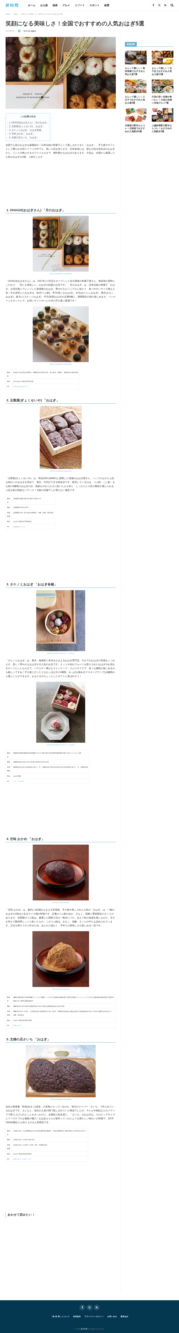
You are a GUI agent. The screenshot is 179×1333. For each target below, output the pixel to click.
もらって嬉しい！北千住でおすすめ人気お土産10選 (162, 71)
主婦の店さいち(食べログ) (22, 1159)
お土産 (44, 5)
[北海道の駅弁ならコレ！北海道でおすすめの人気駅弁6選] (136, 115)
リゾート (80, 5)
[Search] (171, 5)
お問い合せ (112, 1316)
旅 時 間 (84, 1329)
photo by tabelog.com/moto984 (60, 1099)
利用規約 (77, 1316)
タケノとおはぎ (18, 781)
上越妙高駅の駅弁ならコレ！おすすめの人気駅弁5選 (162, 128)
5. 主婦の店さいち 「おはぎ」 (24, 137)
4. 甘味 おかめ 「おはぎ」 (22, 133)
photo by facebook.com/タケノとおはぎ (60, 653)
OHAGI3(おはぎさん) (20, 386)
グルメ (66, 5)
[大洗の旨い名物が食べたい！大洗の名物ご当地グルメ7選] (163, 86)
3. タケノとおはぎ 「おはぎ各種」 (26, 130)
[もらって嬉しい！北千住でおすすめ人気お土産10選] (163, 57)
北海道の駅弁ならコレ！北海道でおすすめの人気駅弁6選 (135, 128)
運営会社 (124, 1316)
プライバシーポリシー (94, 1316)
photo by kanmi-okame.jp (60, 902)
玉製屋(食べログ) (19, 527)
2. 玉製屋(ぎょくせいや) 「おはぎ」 (27, 126)
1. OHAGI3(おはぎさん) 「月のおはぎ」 (29, 122)
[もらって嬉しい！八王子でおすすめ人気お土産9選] (136, 86)
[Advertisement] (36, 181)
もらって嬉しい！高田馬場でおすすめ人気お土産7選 (135, 71)
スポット (95, 5)
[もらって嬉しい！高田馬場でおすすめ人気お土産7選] (136, 57)
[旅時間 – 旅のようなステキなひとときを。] (13, 5)
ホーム (32, 5)
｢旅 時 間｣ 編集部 (29, 31)
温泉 (55, 5)
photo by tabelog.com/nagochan (61, 471)
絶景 (106, 5)
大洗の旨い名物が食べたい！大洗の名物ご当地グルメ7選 (162, 100)
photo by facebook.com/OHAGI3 (61, 274)
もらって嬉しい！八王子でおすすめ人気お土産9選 (135, 100)
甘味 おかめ (17, 1025)
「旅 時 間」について (60, 1316)
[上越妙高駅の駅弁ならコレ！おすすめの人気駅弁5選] (163, 115)
